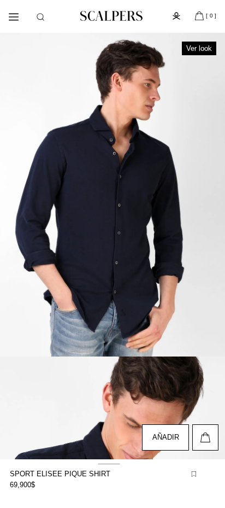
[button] (40, 17)
